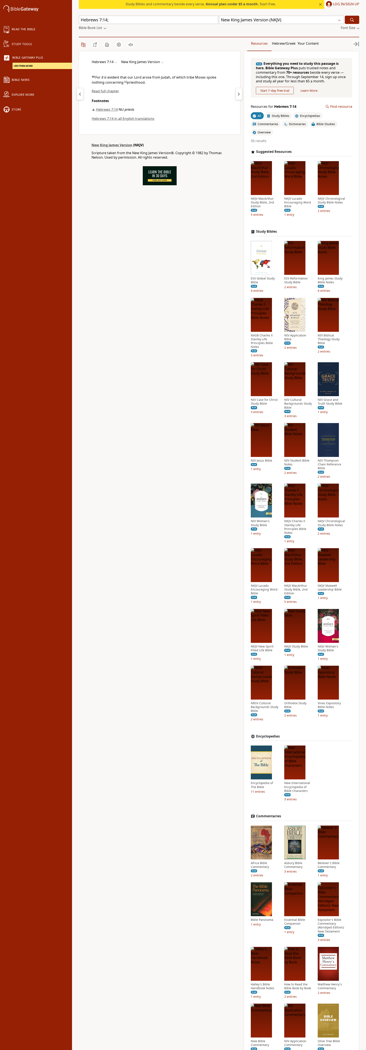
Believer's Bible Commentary (329, 865)
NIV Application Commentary (295, 1043)
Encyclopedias (268, 736)
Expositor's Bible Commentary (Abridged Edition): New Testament (331, 925)
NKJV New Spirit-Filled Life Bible (262, 648)
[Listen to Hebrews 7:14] (130, 44)
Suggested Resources (274, 151)
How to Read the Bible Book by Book (297, 986)
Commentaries (268, 816)
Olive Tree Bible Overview (329, 1043)
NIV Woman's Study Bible (260, 523)
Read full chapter (105, 91)
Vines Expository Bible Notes (329, 705)
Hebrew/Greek (284, 43)
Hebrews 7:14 (107, 109)
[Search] (352, 20)
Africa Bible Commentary (260, 865)
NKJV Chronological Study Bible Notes (331, 200)
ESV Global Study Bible (263, 280)
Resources (259, 43)
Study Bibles (266, 231)
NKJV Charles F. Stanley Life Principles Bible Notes (295, 527)
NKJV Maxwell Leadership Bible (330, 587)
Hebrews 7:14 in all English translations (123, 118)
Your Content (308, 43)
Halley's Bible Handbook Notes (262, 986)
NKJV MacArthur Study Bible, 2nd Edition (262, 202)
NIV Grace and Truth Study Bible (330, 401)
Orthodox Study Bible (295, 705)
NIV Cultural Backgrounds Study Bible (298, 403)
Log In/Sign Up (346, 4)
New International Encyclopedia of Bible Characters (297, 787)
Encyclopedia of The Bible (262, 785)
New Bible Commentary (260, 1043)
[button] (341, 4)
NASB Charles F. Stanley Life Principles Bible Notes (262, 341)
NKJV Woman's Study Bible (328, 648)
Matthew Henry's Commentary (330, 986)
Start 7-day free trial (274, 90)
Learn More (309, 90)
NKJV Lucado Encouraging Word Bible (297, 202)
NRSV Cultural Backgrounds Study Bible (264, 707)
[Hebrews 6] (80, 94)
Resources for (273, 106)
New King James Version (112, 145)
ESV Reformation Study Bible (296, 280)
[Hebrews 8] (239, 94)
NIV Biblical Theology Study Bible (329, 339)
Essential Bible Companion (294, 921)
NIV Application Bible (295, 337)
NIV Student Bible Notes (296, 462)
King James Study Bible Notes (330, 280)
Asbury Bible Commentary (293, 865)
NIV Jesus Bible (261, 460)
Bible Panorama (262, 920)
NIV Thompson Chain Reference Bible (329, 464)
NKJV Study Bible (296, 646)
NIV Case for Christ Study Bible (264, 401)
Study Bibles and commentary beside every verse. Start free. (201, 4)
